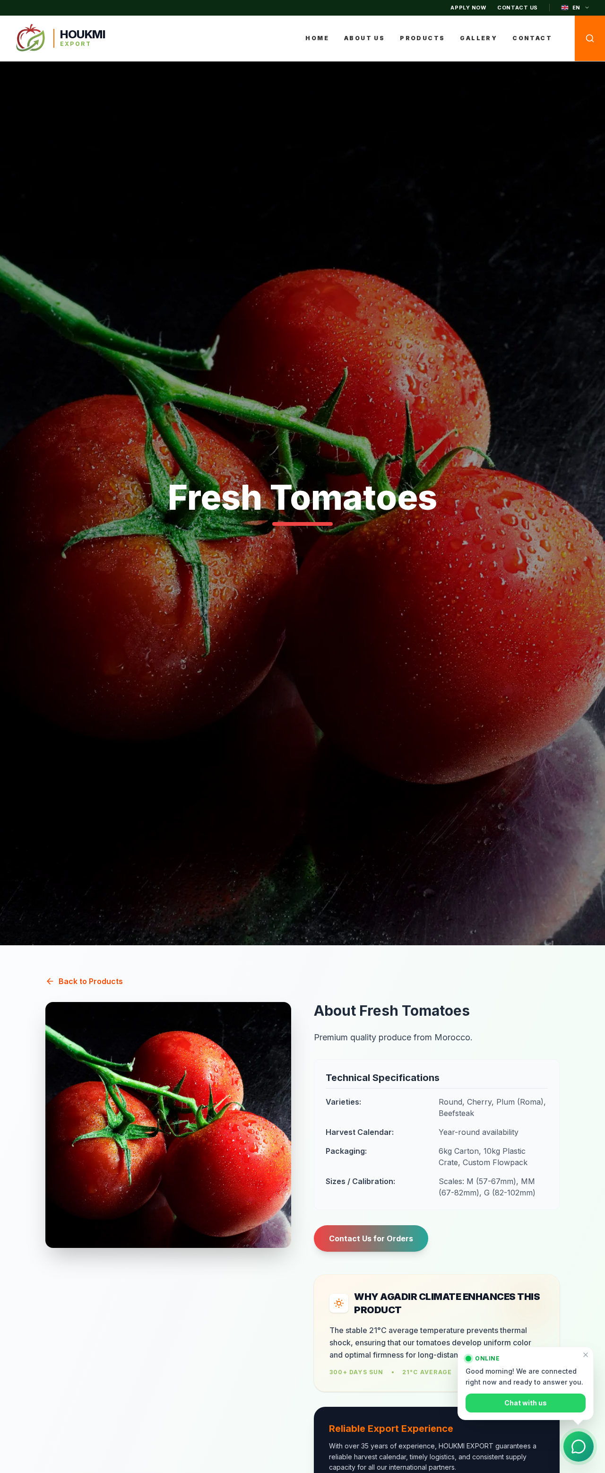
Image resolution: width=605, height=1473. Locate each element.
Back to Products (91, 981)
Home (317, 38)
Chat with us (525, 1402)
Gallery (478, 38)
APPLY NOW (468, 7)
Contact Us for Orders (371, 1238)
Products (422, 38)
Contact (532, 38)
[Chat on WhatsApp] (578, 1446)
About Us (364, 38)
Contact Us (517, 7)
